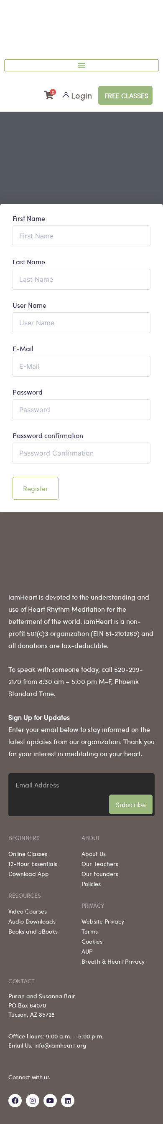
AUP (87, 951)
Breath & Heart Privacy (113, 961)
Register (35, 488)
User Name (29, 305)
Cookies (92, 941)
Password (28, 392)
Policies (91, 883)
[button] (81, 65)
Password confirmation (48, 435)
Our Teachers (100, 863)
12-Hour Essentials (32, 863)
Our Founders (100, 873)
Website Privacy (103, 921)
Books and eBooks (33, 931)
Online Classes (27, 853)
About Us (94, 853)
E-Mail (23, 349)
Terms (90, 931)
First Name (29, 218)
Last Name (29, 262)
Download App (28, 873)
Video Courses (27, 911)
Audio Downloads (32, 921)
